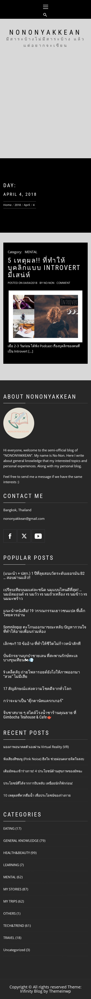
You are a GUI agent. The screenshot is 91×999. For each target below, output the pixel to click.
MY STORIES (12, 889)
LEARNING (11, 865)
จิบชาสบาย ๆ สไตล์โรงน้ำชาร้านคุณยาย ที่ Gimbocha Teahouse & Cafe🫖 (39, 714)
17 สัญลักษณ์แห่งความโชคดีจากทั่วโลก (37, 688)
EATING (9, 828)
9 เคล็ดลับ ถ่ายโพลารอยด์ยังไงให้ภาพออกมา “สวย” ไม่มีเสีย (41, 674)
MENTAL (31, 252)
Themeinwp (60, 991)
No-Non (49, 283)
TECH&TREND (13, 925)
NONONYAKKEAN (45, 32)
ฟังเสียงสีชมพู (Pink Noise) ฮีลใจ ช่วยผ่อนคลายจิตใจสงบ (43, 759)
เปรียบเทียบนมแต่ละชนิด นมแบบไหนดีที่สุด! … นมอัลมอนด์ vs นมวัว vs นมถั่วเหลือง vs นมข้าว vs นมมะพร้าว (45, 594)
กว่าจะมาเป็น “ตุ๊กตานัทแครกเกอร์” (33, 700)
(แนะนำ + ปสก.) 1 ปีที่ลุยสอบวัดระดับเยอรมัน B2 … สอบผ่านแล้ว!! (44, 575)
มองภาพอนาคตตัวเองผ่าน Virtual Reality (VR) (36, 747)
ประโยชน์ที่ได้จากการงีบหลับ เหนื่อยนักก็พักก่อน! (38, 783)
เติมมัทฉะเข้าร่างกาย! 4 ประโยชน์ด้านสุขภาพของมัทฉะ (42, 771)
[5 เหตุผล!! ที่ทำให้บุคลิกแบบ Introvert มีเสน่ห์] (45, 316)
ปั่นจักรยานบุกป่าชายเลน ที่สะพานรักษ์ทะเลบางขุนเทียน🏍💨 (40, 657)
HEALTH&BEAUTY (16, 852)
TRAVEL (9, 937)
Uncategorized (14, 950)
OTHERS (9, 913)
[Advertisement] (45, 110)
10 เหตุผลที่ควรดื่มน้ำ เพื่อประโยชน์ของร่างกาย (37, 795)
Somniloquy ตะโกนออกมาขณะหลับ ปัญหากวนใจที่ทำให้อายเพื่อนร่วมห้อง (44, 629)
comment (63, 283)
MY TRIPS (10, 901)
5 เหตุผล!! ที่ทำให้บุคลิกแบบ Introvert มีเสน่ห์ (44, 267)
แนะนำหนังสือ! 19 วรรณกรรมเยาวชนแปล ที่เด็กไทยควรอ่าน (44, 612)
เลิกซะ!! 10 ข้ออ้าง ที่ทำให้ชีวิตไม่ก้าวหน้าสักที (42, 643)
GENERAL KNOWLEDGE (21, 840)
